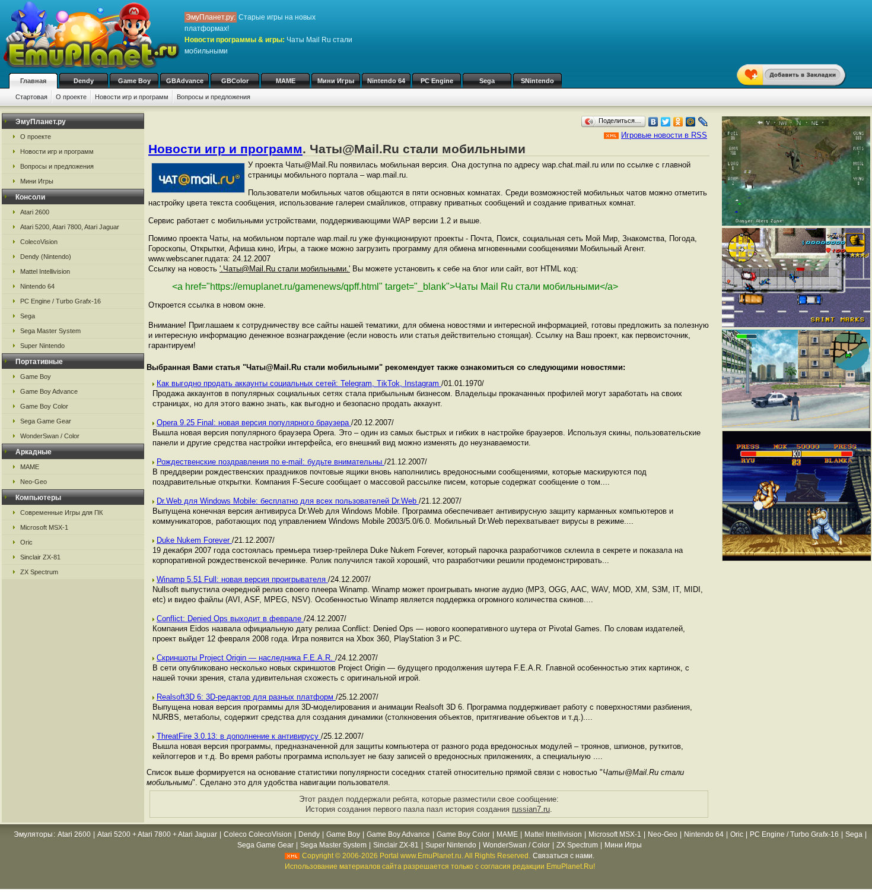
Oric (26, 542)
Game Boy (134, 80)
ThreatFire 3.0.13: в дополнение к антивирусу (239, 736)
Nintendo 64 (386, 80)
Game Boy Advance (49, 391)
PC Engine (437, 80)
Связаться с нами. (563, 856)
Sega (487, 80)
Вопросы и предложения (213, 96)
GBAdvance (184, 80)
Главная (33, 80)
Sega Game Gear (45, 421)
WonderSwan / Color (49, 435)
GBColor (235, 80)
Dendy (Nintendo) (45, 256)
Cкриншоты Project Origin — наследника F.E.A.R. (246, 657)
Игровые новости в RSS (664, 135)
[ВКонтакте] (653, 121)
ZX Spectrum (39, 571)
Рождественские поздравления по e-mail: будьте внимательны (270, 461)
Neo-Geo (33, 481)
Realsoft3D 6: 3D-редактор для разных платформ (246, 696)
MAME (285, 80)
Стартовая (31, 96)
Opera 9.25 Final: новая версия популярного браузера (254, 422)
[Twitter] (666, 121)
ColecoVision (39, 241)
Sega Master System (50, 330)
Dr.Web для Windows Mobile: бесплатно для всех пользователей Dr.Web (288, 500)
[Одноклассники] (678, 121)
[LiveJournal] (703, 121)
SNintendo (537, 80)
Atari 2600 (34, 212)
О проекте (71, 96)
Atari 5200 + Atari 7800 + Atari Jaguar (157, 834)
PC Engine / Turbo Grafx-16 (60, 301)
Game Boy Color (44, 406)
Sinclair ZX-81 (40, 557)
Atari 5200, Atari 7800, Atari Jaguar (69, 226)
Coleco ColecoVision (258, 834)
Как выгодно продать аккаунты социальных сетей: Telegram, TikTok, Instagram (299, 383)
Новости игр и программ (131, 96)
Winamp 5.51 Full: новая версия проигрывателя (242, 579)
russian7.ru (531, 809)
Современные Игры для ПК (61, 512)
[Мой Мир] (691, 121)
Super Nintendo (42, 345)
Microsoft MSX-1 (44, 527)
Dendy (84, 80)
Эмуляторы (33, 834)
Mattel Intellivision (45, 271)
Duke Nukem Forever (194, 540)
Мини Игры (335, 80)
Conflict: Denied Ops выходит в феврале (230, 618)
